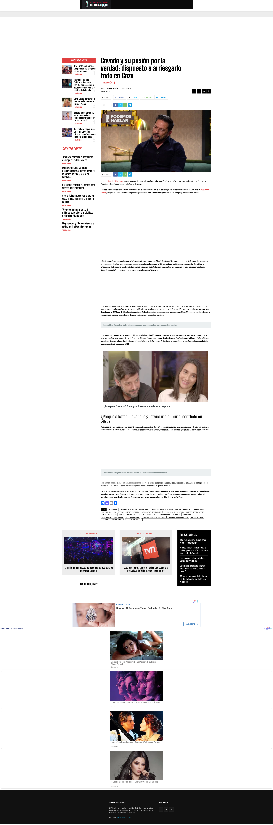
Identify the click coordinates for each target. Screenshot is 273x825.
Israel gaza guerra (162, 514)
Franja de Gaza (124, 512)
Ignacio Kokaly (112, 88)
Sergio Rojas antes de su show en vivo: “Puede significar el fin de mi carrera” (84, 116)
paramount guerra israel (112, 517)
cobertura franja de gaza (162, 509)
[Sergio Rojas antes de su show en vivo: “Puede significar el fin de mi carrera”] (67, 115)
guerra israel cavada (195, 512)
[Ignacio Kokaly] (72, 584)
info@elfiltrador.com (123, 817)
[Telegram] (208, 91)
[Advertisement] (136, 33)
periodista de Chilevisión (113, 181)
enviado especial (109, 512)
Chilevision (113, 509)
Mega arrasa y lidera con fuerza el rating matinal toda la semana (78, 225)
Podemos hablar (132, 517)
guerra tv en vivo (109, 514)
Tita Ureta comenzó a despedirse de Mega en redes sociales (85, 69)
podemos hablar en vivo (178, 517)
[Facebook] (194, 91)
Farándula (78, 74)
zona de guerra (135, 520)
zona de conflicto (118, 520)
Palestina (177, 514)
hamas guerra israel (135, 514)
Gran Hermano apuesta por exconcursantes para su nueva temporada (89, 569)
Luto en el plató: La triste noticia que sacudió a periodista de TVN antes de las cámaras (146, 569)
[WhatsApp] (204, 91)
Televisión (78, 140)
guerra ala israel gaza (151, 512)
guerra (136, 512)
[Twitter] (199, 91)
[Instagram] (166, 809)
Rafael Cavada (197, 517)
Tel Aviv (105, 520)
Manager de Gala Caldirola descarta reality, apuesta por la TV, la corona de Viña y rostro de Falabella (84, 85)
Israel (149, 514)
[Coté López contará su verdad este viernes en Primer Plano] (67, 102)
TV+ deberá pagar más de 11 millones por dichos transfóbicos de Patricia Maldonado (85, 133)
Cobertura (143, 509)
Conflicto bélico (182, 509)
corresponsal (198, 509)
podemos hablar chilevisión (154, 517)
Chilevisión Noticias (128, 509)
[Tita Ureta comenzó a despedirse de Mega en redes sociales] (67, 69)
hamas (121, 514)
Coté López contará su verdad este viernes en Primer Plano (84, 101)
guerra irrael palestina (173, 512)
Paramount (187, 514)
